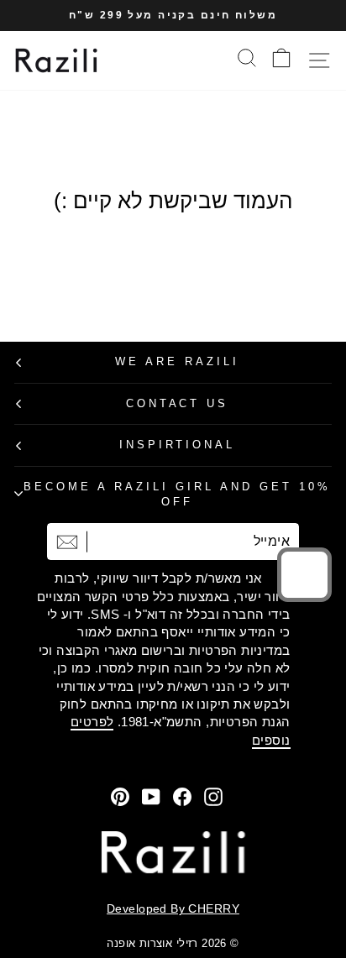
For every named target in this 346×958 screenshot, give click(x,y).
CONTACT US (177, 403)
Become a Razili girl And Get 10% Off (177, 494)
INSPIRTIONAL (177, 444)
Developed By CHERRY (173, 908)
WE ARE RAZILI (177, 361)
